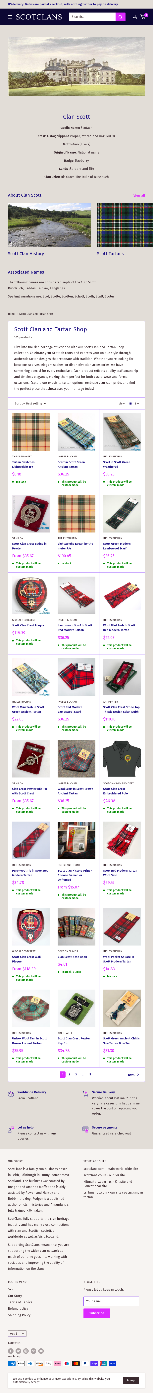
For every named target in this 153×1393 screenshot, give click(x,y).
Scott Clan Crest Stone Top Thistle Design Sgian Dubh (121, 709)
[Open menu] (10, 16)
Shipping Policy (19, 1315)
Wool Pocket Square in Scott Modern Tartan (118, 959)
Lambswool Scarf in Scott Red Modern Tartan (75, 628)
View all (139, 195)
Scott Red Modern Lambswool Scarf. (70, 709)
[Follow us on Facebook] (11, 1351)
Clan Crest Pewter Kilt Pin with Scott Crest (29, 791)
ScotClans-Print (69, 864)
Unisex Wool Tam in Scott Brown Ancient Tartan (29, 1041)
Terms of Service (20, 1302)
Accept (131, 1380)
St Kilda (17, 538)
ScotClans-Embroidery (118, 783)
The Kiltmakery (22, 456)
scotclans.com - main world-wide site (110, 1169)
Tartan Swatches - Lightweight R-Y (24, 464)
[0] (142, 17)
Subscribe (96, 1313)
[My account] (135, 17)
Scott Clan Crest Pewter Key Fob (74, 1041)
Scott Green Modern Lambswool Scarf (117, 546)
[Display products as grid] (130, 403)
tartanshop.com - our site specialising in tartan (113, 1195)
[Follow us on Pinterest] (33, 1351)
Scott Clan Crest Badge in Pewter (29, 546)
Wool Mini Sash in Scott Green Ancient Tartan (28, 709)
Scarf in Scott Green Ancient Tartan (71, 464)
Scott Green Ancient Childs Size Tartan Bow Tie (121, 1041)
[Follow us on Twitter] (18, 1351)
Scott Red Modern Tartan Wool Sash (120, 873)
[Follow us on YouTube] (41, 1351)
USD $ (14, 1333)
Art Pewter (110, 701)
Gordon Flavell (68, 951)
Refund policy (18, 1308)
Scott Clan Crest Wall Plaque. (26, 959)
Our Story (15, 1296)
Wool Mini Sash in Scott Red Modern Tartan (119, 628)
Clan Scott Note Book (72, 957)
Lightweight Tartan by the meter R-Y (75, 546)
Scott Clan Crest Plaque (28, 625)
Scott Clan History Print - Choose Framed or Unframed (75, 875)
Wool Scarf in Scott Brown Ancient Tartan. (75, 791)
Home (11, 314)
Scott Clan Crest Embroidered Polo (115, 791)
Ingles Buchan (67, 456)
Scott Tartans (110, 253)
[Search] (121, 17)
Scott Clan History (26, 253)
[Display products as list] (137, 403)
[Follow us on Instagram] (26, 1351)
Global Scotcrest (23, 619)
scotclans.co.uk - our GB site (104, 1175)
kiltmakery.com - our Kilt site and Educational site (107, 1184)
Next (131, 1074)
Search (13, 1289)
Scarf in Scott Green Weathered (116, 464)
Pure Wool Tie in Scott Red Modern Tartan (30, 873)
